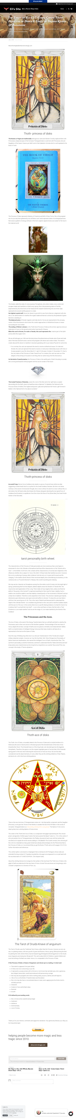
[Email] (52, 1075)
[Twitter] (45, 1075)
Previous (12, 1067)
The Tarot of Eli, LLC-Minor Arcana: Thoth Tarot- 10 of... (20, 1070)
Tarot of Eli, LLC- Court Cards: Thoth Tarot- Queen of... (51, 1070)
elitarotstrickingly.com (38, 1045)
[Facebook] (41, 1075)
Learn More (14, 1112)
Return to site (13, 1075)
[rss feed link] (54, 1075)
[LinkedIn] (48, 1075)
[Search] (68, 9)
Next (40, 1067)
